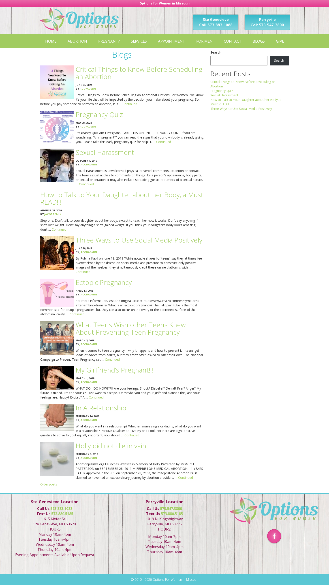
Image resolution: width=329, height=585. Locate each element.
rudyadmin (88, 88)
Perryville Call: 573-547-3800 (267, 22)
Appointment (171, 41)
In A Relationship (101, 407)
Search (215, 52)
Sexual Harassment (105, 152)
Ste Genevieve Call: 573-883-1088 (216, 22)
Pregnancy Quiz (99, 114)
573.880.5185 (62, 513)
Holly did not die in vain (111, 445)
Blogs (259, 41)
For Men (204, 41)
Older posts (48, 484)
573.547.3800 (171, 508)
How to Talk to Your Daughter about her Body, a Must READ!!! (121, 198)
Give (280, 41)
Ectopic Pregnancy (104, 282)
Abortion (77, 41)
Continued (129, 104)
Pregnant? (109, 41)
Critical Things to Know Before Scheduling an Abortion (139, 73)
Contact (232, 41)
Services (139, 41)
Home (50, 41)
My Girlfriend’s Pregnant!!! (115, 370)
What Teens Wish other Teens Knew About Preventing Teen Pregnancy (131, 328)
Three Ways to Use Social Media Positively (139, 240)
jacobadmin (88, 164)
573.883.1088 (61, 508)
